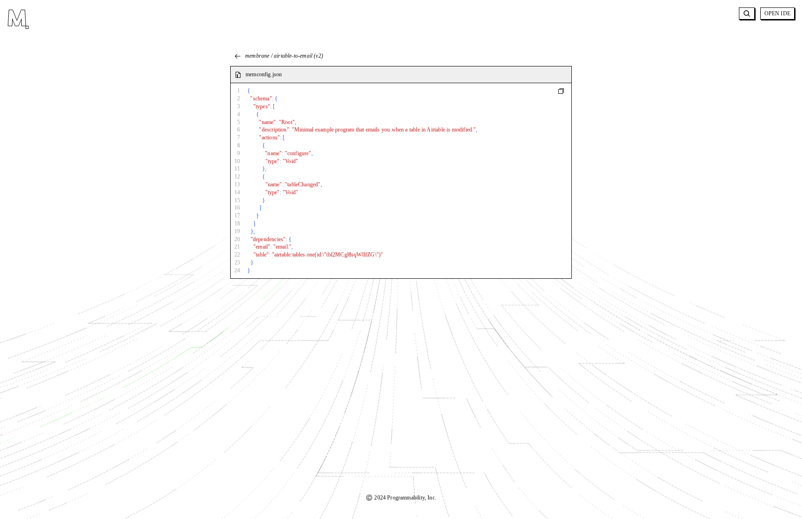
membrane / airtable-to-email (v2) (284, 56)
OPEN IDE (777, 13)
